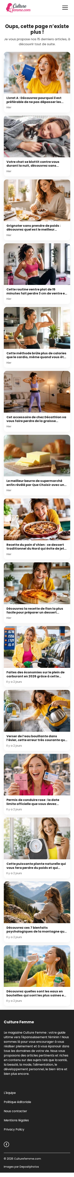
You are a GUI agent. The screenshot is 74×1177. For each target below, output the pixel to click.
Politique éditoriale (17, 1102)
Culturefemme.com (27, 1159)
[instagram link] (6, 1144)
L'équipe (10, 1093)
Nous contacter (15, 1111)
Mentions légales (16, 1120)
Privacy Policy (14, 1129)
